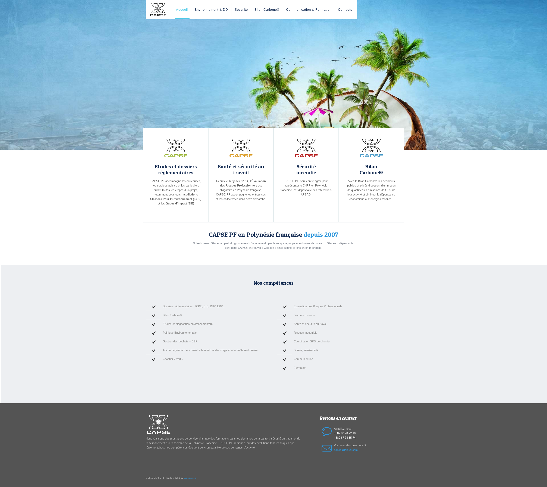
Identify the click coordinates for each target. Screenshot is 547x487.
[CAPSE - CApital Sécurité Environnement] (158, 9)
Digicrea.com (190, 478)
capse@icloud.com (346, 449)
